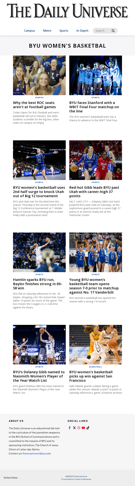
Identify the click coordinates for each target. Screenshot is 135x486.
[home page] (67, 14)
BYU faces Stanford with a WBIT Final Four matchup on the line (94, 106)
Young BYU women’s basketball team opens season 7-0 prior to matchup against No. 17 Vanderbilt (94, 286)
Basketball (95, 367)
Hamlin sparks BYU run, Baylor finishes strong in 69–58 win (37, 283)
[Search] (113, 31)
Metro (47, 31)
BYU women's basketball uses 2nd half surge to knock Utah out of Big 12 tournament (39, 191)
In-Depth (82, 31)
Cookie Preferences (83, 479)
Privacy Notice (67, 479)
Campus (29, 31)
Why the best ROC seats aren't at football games (34, 104)
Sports (63, 31)
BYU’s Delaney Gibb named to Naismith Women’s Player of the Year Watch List (39, 376)
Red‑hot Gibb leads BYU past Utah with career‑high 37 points (94, 191)
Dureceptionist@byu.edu (36, 453)
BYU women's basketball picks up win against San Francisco (90, 376)
